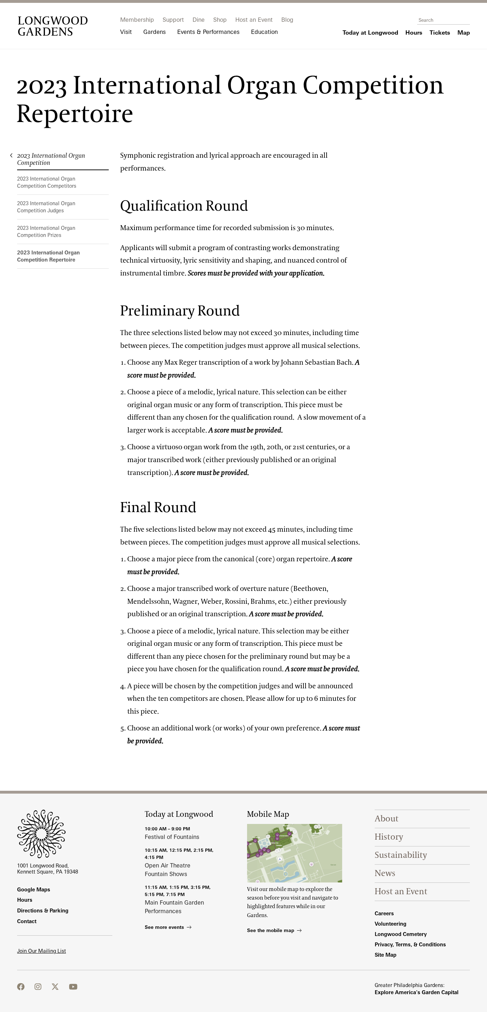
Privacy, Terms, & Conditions (410, 944)
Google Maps (33, 889)
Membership (137, 19)
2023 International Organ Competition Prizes (46, 231)
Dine (199, 19)
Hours (24, 900)
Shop (220, 19)
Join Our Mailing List (41, 951)
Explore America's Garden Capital (416, 992)
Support (173, 19)
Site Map (385, 955)
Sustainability (401, 855)
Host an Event (254, 19)
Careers (384, 913)
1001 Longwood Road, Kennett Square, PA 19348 (47, 868)
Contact (26, 921)
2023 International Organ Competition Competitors (46, 182)
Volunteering (390, 924)
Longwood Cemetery (401, 934)
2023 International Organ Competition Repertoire (48, 256)
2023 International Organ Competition (51, 159)
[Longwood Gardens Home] (52, 26)
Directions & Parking (42, 910)
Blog (287, 19)
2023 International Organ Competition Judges (46, 206)
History (389, 837)
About (387, 818)
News (385, 873)
